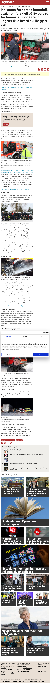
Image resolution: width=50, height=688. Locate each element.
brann (13, 440)
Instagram (26, 671)
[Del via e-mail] (45, 69)
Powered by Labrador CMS (25, 686)
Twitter (19, 671)
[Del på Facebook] (39, 69)
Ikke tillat (9, 354)
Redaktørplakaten (36, 679)
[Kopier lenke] (48, 69)
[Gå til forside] (7, 2)
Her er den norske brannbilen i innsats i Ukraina (15, 189)
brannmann (19, 440)
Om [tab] (41, 336)
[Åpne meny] (47, 2)
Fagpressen (17, 679)
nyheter (3, 440)
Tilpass (24, 354)
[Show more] (6, 124)
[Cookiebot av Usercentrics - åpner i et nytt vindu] (43, 332)
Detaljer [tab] (25, 336)
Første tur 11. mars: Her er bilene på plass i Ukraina (16, 306)
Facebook (28, 669)
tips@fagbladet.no (22, 666)
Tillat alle (41, 354)
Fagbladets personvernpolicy (35, 681)
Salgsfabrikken (27, 668)
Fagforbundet (26, 663)
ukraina (8, 440)
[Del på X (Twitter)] (42, 69)
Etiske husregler (17, 681)
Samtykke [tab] (8, 336)
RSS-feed (43, 671)
